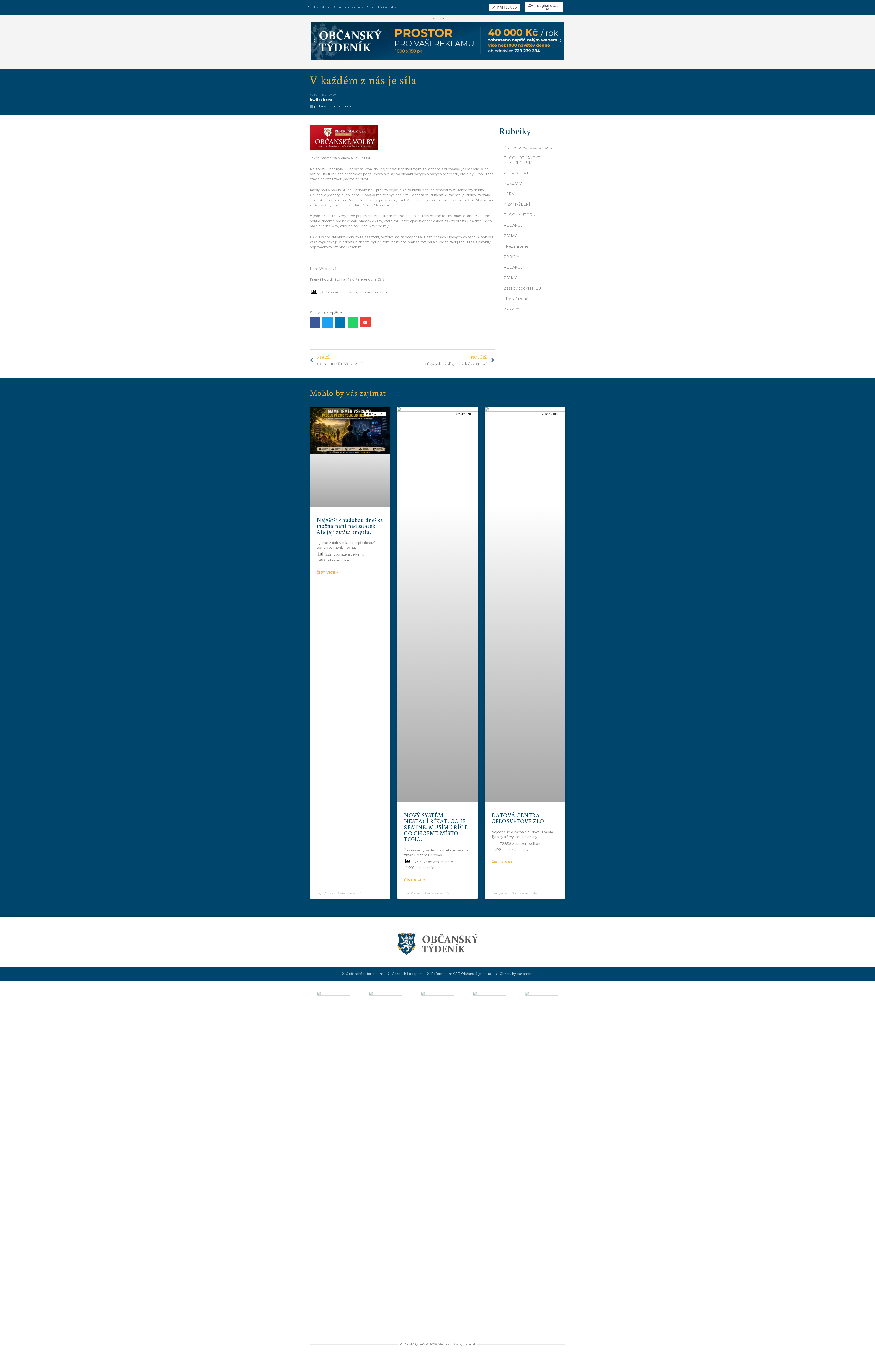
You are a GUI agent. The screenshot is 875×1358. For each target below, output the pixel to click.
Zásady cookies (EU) (523, 288)
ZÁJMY (510, 236)
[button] (504, 7)
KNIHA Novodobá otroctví (529, 147)
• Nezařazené (516, 246)
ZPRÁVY (511, 257)
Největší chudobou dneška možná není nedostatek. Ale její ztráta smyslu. (350, 525)
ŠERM (509, 194)
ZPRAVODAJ (516, 173)
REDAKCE (513, 225)
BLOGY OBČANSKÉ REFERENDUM (522, 160)
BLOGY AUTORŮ (519, 215)
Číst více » (327, 572)
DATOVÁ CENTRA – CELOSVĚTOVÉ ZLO (518, 818)
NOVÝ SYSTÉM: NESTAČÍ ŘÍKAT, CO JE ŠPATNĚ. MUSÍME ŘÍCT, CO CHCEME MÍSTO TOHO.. (436, 827)
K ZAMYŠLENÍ (517, 204)
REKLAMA (513, 183)
